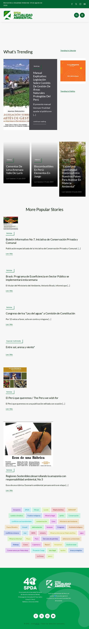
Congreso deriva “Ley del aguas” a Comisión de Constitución (40, 313)
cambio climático (16, 516)
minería (43, 533)
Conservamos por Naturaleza (17, 550)
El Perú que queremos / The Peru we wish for (32, 397)
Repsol (47, 545)
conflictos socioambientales (22, 521)
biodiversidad (71, 545)
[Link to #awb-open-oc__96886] (76, 15)
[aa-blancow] (58, 581)
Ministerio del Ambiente (68, 521)
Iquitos (62, 550)
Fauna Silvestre (12, 527)
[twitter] (76, 4)
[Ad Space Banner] (73, 61)
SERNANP (72, 510)
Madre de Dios (58, 510)
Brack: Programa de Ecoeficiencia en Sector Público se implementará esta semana (37, 278)
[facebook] (72, 4)
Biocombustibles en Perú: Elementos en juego (43, 171)
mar (25, 533)
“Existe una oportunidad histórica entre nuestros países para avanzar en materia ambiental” (71, 176)
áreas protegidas (76, 550)
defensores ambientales (71, 539)
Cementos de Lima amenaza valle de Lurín (14, 170)
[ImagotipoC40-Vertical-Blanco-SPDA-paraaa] (30, 578)
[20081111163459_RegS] (28, 422)
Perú (36, 539)
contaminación (41, 521)
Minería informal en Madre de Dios (62, 533)
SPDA (27, 510)
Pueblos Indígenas (33, 516)
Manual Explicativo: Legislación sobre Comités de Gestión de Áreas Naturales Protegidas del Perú (42, 86)
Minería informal (15, 539)
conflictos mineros (12, 533)
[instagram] (80, 4)
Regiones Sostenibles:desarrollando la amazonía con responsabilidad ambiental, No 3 (36, 477)
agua (81, 533)
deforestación (37, 527)
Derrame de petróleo (50, 539)
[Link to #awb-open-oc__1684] (82, 15)
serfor (62, 516)
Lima (53, 521)
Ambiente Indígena (75, 527)
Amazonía (16, 510)
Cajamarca (36, 545)
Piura (28, 539)
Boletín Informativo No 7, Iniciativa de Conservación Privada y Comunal (42, 241)
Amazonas (58, 545)
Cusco (25, 545)
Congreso (60, 527)
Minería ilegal (50, 516)
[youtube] (85, 4)
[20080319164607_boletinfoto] (10, 217)
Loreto (46, 510)
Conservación (74, 516)
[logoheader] (17, 11)
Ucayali (24, 527)
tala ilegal (52, 550)
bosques (50, 527)
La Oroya (40, 556)
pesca (50, 556)
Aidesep (16, 545)
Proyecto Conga (38, 550)
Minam (36, 510)
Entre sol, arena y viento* (20, 347)
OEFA (33, 533)
